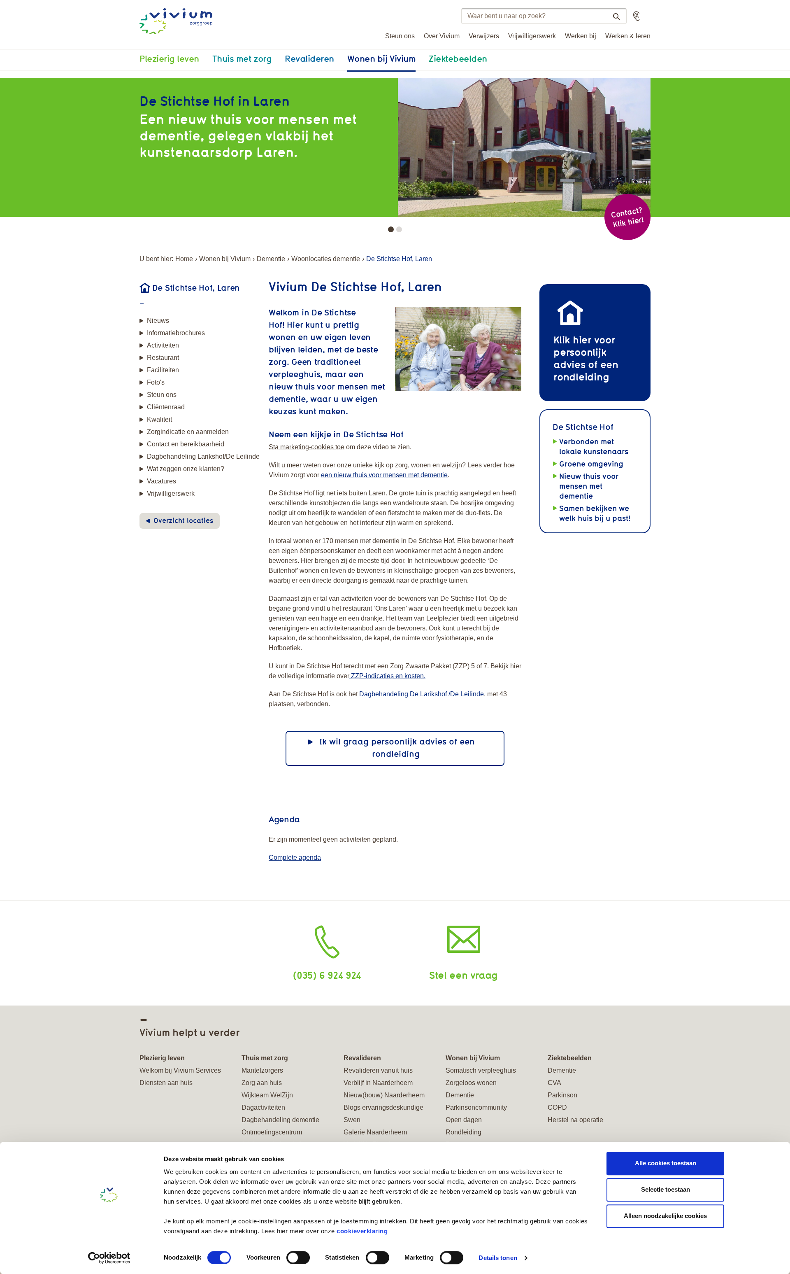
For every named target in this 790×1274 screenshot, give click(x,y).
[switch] (298, 1257)
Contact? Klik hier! (627, 217)
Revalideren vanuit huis (378, 1070)
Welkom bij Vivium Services (180, 1070)
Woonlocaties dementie (325, 258)
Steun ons (400, 36)
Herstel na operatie (575, 1119)
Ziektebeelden (458, 58)
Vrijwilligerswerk (532, 36)
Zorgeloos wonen (471, 1082)
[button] (636, 16)
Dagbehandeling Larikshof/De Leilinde (203, 456)
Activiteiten (163, 345)
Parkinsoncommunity (476, 1107)
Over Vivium (442, 36)
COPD (557, 1107)
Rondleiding (463, 1132)
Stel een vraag (463, 975)
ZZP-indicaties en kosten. (387, 675)
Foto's (156, 382)
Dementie (271, 258)
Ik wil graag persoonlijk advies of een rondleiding (397, 747)
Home (184, 258)
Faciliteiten (163, 369)
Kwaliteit (159, 419)
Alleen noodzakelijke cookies (665, 1215)
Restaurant (163, 357)
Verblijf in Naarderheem (378, 1082)
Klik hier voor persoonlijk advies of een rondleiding (585, 358)
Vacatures (161, 481)
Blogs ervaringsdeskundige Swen (383, 1113)
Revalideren (309, 58)
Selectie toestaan (665, 1189)
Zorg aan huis (262, 1082)
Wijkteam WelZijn (267, 1095)
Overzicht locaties (183, 520)
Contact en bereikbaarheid (185, 444)
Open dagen (464, 1119)
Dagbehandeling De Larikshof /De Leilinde (421, 694)
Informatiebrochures (176, 332)
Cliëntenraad (166, 407)
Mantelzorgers (262, 1070)
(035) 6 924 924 (327, 975)
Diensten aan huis (166, 1082)
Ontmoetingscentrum (272, 1132)
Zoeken (616, 16)
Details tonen (498, 1257)
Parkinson (562, 1095)
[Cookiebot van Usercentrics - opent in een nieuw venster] (109, 1258)
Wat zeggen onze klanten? (185, 468)
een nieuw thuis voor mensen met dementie (384, 474)
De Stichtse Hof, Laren (196, 287)
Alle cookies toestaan (665, 1163)
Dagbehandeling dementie (280, 1119)
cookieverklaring (362, 1230)
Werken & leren (628, 36)
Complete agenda (295, 857)
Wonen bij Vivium (381, 58)
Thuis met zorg (242, 58)
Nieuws (158, 320)
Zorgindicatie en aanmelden (188, 431)
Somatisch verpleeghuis (481, 1070)
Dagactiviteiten (263, 1107)
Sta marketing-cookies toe (306, 446)
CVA (554, 1082)
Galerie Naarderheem (375, 1132)
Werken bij (580, 36)
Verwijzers (484, 36)
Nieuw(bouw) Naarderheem (384, 1095)
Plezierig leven (169, 58)
